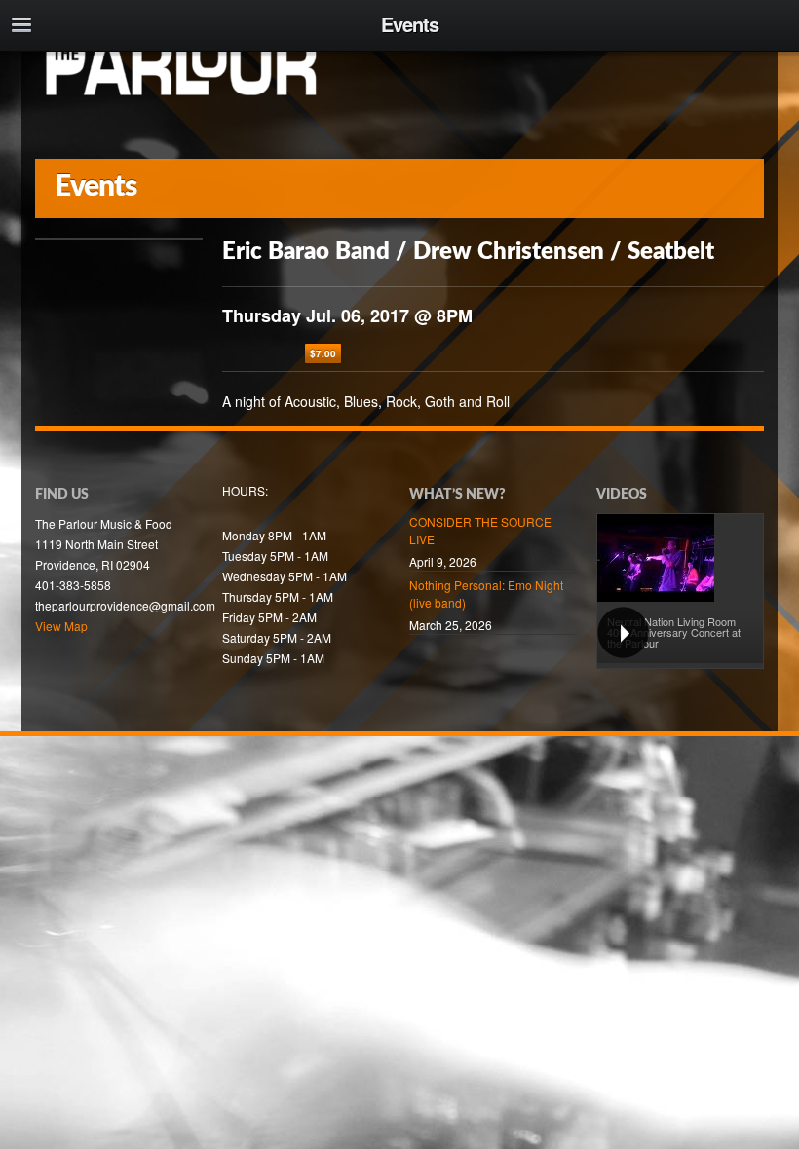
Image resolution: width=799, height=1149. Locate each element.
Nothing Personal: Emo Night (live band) (486, 593)
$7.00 (323, 353)
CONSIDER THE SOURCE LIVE (480, 530)
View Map (61, 625)
